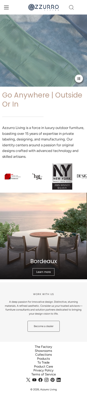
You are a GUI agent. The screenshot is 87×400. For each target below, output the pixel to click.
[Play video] (79, 79)
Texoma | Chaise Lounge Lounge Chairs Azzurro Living (43, 194)
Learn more (43, 272)
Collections (43, 354)
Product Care (43, 366)
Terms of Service (43, 374)
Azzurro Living (48, 389)
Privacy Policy (43, 370)
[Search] (71, 8)
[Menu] (6, 7)
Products (43, 359)
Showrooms (43, 351)
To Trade (43, 362)
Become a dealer (43, 326)
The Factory (43, 347)
